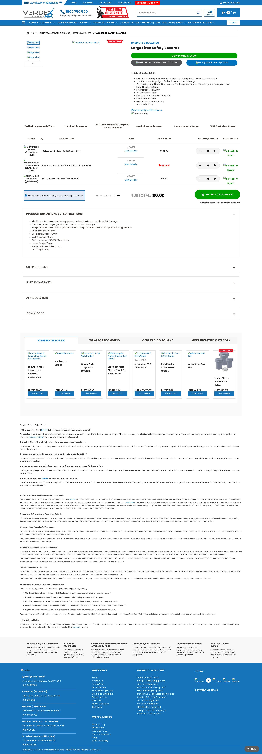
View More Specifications (146, 110)
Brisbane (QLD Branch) (34, 706)
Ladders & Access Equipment (135, 22)
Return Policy (98, 727)
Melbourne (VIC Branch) (34, 691)
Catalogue (105, 2)
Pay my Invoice (99, 697)
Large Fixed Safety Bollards (110, 33)
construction (130, 502)
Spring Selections (100, 703)
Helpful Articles (99, 687)
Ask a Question (221, 62)
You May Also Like (51, 340)
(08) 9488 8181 (29, 744)
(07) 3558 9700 (29, 715)
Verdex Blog (98, 684)
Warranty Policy (99, 731)
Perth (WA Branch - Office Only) (38, 736)
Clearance (97, 707)
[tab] (51, 340)
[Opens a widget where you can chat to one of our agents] (251, 749)
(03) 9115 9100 (28, 700)
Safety (44, 430)
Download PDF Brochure (165, 62)
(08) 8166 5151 (28, 729)
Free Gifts (96, 700)
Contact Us (124, 2)
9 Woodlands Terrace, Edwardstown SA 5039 (43, 725)
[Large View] (33, 43)
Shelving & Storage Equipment (152, 697)
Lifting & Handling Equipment (73, 22)
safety (40, 437)
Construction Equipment (149, 707)
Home (74, 2)
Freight (95, 737)
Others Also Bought (157, 340)
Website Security (100, 740)
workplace (33, 437)
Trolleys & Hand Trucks (40, 22)
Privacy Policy (98, 724)
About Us (88, 2)
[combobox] (169, 12)
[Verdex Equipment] (38, 12)
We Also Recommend (104, 340)
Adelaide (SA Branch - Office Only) (40, 721)
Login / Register (231, 2)
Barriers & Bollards (83, 33)
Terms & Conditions (101, 734)
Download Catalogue (102, 694)
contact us (40, 195)
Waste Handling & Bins (200, 22)
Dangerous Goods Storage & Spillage (155, 694)
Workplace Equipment (148, 703)
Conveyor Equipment (104, 22)
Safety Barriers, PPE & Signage (55, 33)
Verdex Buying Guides (102, 690)
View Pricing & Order (184, 55)
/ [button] (232, 12)
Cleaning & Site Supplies (149, 713)
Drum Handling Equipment (169, 22)
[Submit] (198, 13)
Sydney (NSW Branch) (33, 676)
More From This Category (210, 340)
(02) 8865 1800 (29, 685)
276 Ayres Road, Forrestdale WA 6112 (39, 740)
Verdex (72, 500)
